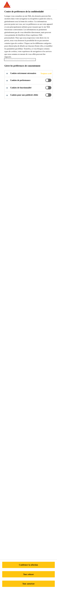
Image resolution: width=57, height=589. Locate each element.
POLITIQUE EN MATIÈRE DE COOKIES (19, 60)
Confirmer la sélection (28, 565)
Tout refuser (28, 574)
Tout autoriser (28, 584)
